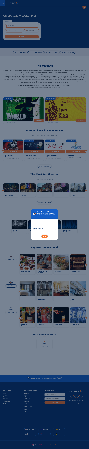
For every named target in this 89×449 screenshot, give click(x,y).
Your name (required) (38, 228)
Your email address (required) (40, 221)
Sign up (44, 236)
